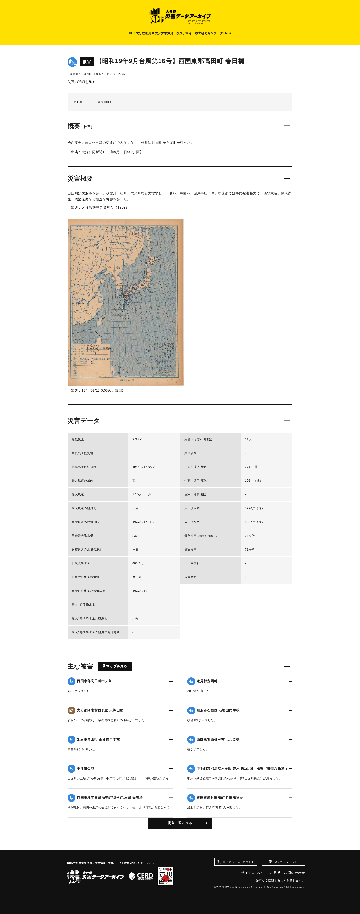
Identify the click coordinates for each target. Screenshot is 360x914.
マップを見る (116, 666)
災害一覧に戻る (180, 823)
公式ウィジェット (286, 861)
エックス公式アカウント (238, 861)
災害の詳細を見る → (84, 82)
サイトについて (253, 872)
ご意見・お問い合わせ (287, 872)
